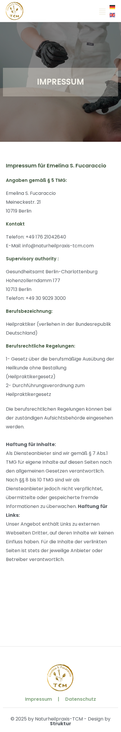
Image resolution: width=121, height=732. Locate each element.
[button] (102, 12)
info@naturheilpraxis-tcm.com (58, 245)
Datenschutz (80, 699)
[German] (113, 7)
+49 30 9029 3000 (46, 298)
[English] (113, 14)
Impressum (38, 699)
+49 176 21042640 (46, 236)
